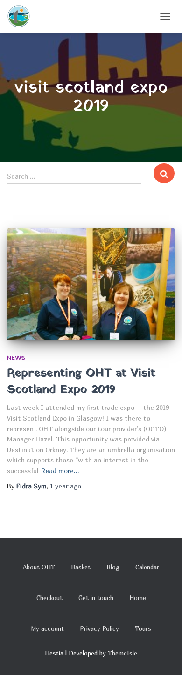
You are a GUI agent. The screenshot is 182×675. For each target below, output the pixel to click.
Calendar (147, 567)
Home (137, 597)
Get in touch (95, 597)
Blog (112, 567)
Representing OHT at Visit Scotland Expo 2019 (81, 381)
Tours (143, 628)
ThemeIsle (122, 653)
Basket (81, 567)
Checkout (49, 597)
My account (47, 628)
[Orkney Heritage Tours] (22, 16)
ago (65, 486)
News (16, 358)
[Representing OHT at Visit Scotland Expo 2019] (91, 284)
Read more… (60, 471)
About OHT (39, 567)
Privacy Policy (99, 628)
